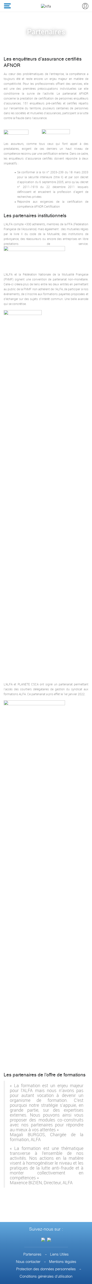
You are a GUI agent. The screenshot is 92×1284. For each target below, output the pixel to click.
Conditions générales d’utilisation (46, 1276)
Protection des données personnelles (46, 1269)
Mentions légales (62, 1262)
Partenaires (32, 1254)
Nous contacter (28, 1262)
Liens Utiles (59, 1254)
